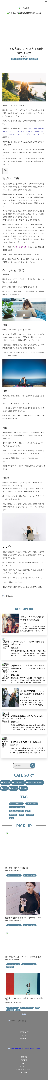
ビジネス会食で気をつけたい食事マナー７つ (23, 918)
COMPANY (24, 1032)
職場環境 (30, 815)
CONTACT (24, 1035)
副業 (27, 811)
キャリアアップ (31, 803)
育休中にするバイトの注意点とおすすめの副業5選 (24, 999)
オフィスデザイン (16, 803)
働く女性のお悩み (16, 811)
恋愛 (21, 815)
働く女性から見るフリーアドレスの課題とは (23, 957)
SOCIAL (15, 788)
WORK (24, 788)
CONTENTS (19, 782)
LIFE (5, 788)
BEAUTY (7, 782)
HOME (24, 1057)
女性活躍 (13, 815)
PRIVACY (24, 1038)
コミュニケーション (17, 807)
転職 (11, 818)
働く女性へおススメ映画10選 (16, 868)
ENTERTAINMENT (35, 782)
